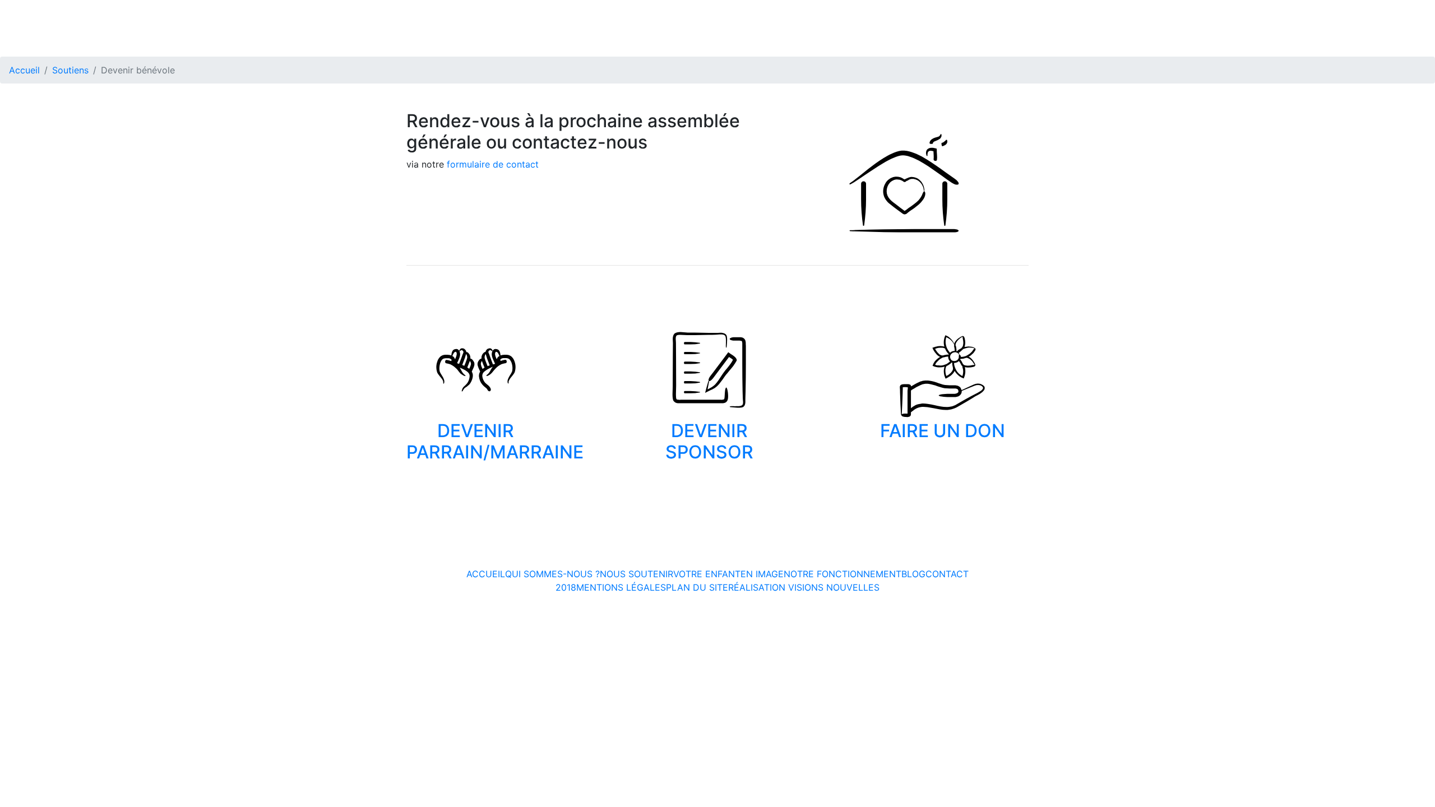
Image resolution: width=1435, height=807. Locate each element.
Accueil (24, 70)
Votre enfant (706, 573)
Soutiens (70, 70)
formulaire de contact (493, 164)
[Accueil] (56, 12)
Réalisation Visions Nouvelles (803, 587)
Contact (947, 573)
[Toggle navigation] (1419, 12)
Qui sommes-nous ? (552, 573)
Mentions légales (621, 587)
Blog (913, 573)
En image (762, 573)
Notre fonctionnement (842, 573)
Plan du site (697, 587)
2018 (566, 587)
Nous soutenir (636, 573)
